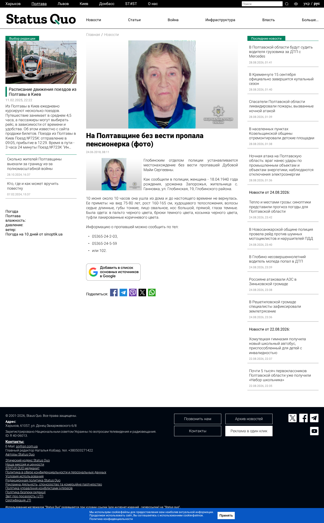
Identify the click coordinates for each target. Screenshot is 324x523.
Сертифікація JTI (18, 500)
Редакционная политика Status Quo (32, 480)
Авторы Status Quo (20, 454)
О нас (153, 3)
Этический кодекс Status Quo (27, 460)
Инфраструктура (220, 20)
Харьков (13, 3)
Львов (63, 3)
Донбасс (106, 3)
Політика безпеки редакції (25, 492)
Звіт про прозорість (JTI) (24, 496)
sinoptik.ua (53, 234)
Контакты (14, 441)
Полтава (39, 3)
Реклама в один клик (249, 431)
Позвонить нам (197, 419)
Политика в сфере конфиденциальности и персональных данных (55, 472)
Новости (93, 20)
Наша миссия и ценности (24, 464)
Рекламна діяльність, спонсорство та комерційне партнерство (53, 484)
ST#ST (131, 3)
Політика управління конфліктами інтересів (39, 488)
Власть (268, 20)
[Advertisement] (162, 316)
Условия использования (24, 476)
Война (173, 20)
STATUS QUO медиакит (22, 468)
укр (307, 3)
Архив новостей (249, 419)
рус (317, 3)
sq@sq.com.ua (27, 446)
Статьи (134, 20)
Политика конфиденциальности (111, 519)
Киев (84, 3)
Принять (226, 515)
